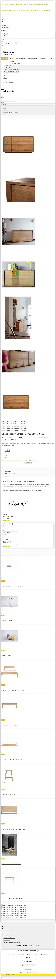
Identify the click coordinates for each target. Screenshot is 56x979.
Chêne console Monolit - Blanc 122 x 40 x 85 (12, 898)
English (6, 33)
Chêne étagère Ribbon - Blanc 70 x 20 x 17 (12, 759)
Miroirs (5, 78)
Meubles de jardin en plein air (11, 71)
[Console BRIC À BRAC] (9, 647)
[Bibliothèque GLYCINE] (9, 612)
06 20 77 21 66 (28, 463)
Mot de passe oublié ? (28, 966)
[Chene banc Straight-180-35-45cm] (9, 716)
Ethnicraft (7, 451)
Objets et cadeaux (8, 76)
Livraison (6, 936)
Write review (5, 520)
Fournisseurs (6, 27)
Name (4, 526)
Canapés (6, 74)
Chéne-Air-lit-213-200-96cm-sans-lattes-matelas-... (14, 690)
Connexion (28, 969)
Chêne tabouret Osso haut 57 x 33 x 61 (11, 794)
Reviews (7, 476)
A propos (6, 25)
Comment (5, 539)
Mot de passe (28, 961)
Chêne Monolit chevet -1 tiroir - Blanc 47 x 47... (13, 586)
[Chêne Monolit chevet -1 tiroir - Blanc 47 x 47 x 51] (9, 577)
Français (7, 36)
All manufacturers (8, 82)
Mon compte (7, 940)
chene (6, 455)
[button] (20, 58)
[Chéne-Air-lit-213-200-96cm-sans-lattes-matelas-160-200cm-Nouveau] (9, 681)
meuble (7, 453)
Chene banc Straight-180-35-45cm (10, 725)
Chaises (8, 67)
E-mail (28, 957)
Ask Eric (3, 581)
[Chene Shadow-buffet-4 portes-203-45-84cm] (13, 905)
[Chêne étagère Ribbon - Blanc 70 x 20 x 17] (9, 751)
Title (4, 530)
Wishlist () (3, 39)
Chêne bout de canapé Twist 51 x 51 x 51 (11, 864)
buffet (6, 457)
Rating (4, 534)
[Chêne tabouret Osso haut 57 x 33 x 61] (9, 786)
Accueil (12, 61)
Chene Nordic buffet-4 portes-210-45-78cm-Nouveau (14, 829)
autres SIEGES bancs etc (12, 69)
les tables (8, 65)
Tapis (5, 80)
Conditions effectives (9, 938)
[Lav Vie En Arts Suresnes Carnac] (7, 54)
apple (6, 449)
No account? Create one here (28, 973)
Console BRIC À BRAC (7, 655)
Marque (5, 514)
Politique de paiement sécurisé (12, 942)
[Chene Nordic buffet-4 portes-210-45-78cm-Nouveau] (9, 820)
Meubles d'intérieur (15, 63)
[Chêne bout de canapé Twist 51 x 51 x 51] (9, 855)
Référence (5, 516)
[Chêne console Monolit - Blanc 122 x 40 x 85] (9, 890)
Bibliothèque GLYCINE (7, 621)
